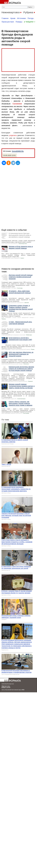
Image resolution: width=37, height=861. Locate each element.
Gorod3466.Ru (18, 151)
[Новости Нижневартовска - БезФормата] (11, 2)
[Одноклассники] (8, 163)
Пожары (19, 22)
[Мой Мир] (18, 163)
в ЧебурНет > (29, 22)
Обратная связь (6, 686)
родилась (13, 135)
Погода (30, 18)
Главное (5, 18)
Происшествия (8, 22)
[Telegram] (13, 163)
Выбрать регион (6, 687)
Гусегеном (17, 104)
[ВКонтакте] (4, 163)
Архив (12, 18)
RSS (23, 689)
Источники (21, 18)
